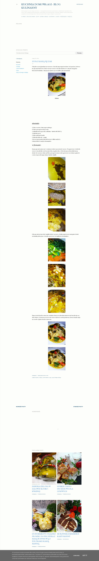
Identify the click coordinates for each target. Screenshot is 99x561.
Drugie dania (30, 16)
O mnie (23, 16)
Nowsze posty (21, 406)
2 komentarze (66, 539)
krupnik (18, 64)
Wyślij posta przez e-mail (43, 375)
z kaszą (18, 66)
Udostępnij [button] (19, 58)
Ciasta (57, 16)
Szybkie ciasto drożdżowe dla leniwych (65, 488)
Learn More (76, 555)
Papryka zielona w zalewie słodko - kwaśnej (41, 488)
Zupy (37, 16)
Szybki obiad (44, 16)
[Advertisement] (49, 35)
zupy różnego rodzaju (22, 72)
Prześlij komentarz (42, 494)
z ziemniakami (20, 68)
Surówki (52, 16)
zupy (17, 70)
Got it (85, 555)
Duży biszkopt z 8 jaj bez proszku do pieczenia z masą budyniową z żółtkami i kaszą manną (44, 539)
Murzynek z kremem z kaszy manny (68, 535)
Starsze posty (78, 406)
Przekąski (63, 16)
